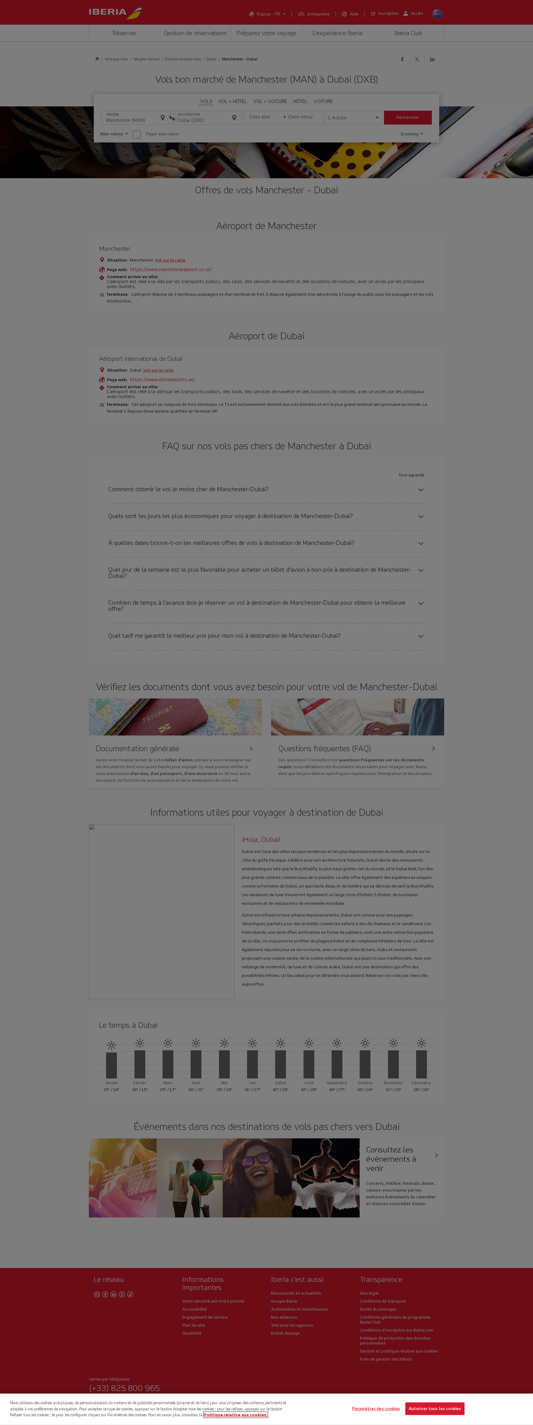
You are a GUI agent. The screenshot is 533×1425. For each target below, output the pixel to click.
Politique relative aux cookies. (235, 1414)
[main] (266, 1409)
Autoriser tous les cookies (435, 1408)
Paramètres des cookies (376, 1408)
